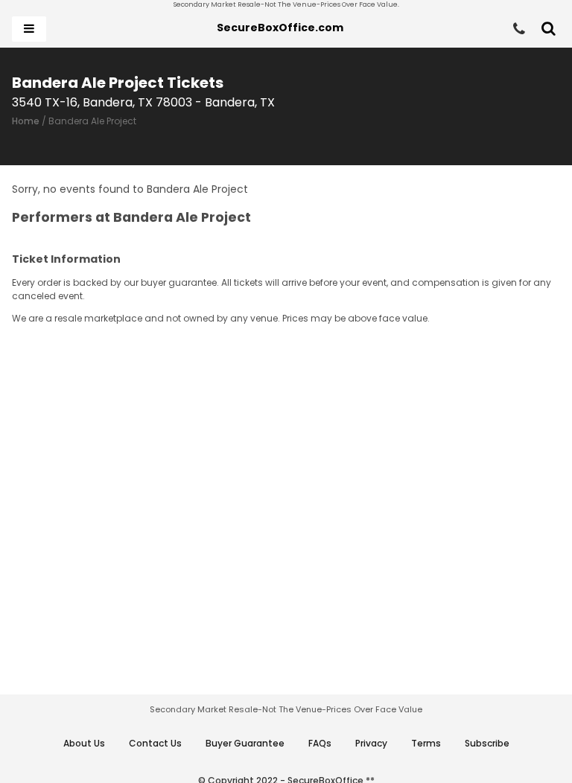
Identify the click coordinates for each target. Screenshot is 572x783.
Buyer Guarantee (245, 743)
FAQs (319, 743)
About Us (84, 743)
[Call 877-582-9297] (519, 29)
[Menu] (29, 29)
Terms (426, 743)
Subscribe (487, 743)
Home (25, 121)
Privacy (371, 743)
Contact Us (155, 743)
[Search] (548, 29)
